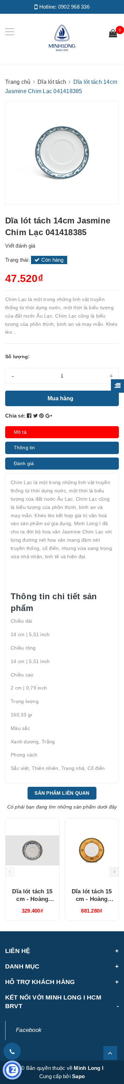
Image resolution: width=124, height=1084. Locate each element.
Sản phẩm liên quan (61, 793)
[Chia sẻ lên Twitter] (36, 416)
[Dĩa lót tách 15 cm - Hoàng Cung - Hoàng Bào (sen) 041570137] (92, 851)
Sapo (78, 1076)
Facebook (29, 1030)
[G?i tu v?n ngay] (12, 1070)
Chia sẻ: (15, 416)
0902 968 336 (74, 7)
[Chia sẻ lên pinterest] (42, 416)
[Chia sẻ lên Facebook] (30, 416)
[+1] (48, 416)
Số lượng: (17, 356)
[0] (113, 34)
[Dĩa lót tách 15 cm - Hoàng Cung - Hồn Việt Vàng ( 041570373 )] (32, 851)
